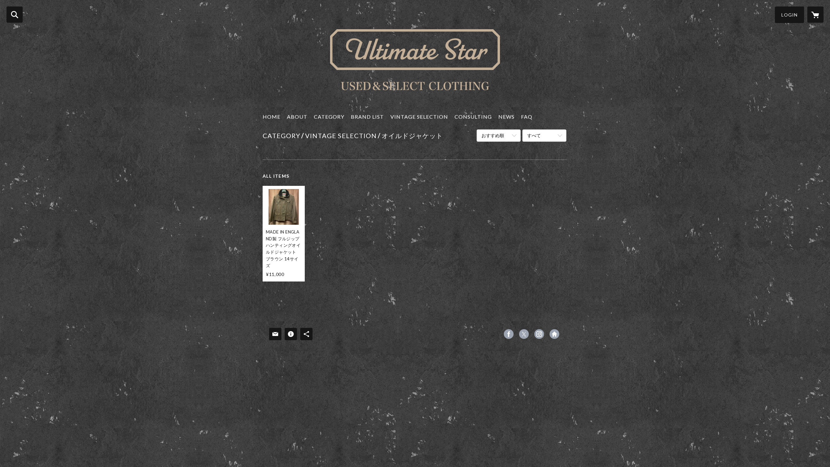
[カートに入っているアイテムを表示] (815, 14)
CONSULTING (473, 117)
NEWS (506, 117)
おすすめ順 (492, 135)
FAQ (526, 117)
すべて (534, 135)
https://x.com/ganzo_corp (524, 334)
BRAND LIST (367, 117)
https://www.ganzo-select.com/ (554, 334)
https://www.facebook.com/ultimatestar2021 (509, 334)
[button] (789, 14)
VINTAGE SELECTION (419, 117)
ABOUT (297, 117)
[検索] (14, 14)
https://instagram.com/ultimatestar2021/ (539, 334)
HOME (271, 117)
